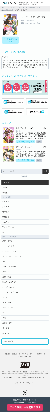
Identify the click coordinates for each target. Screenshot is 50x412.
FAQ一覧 (20, 356)
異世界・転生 (7, 323)
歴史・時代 (6, 277)
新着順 (5, 193)
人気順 (5, 187)
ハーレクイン (7, 308)
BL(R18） (6, 333)
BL (3, 232)
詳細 (39, 142)
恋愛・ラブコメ (8, 241)
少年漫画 (5, 201)
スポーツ (5, 272)
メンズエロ (6, 303)
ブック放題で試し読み (10, 40)
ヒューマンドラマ (7, 10)
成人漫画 (5, 328)
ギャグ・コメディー (10, 287)
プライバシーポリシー (28, 354)
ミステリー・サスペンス (11, 256)
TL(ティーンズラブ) (10, 292)
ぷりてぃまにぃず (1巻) (33, 17)
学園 (4, 318)
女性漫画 (5, 217)
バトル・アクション (10, 251)
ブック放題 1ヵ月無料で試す (25, 407)
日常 (4, 261)
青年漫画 (5, 212)
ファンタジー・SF (9, 267)
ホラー (5, 313)
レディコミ (6, 297)
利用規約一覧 (41, 354)
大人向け (5, 222)
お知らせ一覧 (16, 354)
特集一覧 (9, 341)
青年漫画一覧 (33, 8)
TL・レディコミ (8, 227)
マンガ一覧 (23, 8)
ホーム (3, 8)
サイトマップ (29, 356)
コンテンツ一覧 (13, 8)
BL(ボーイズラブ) (9, 282)
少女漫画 (5, 207)
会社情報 (7, 354)
